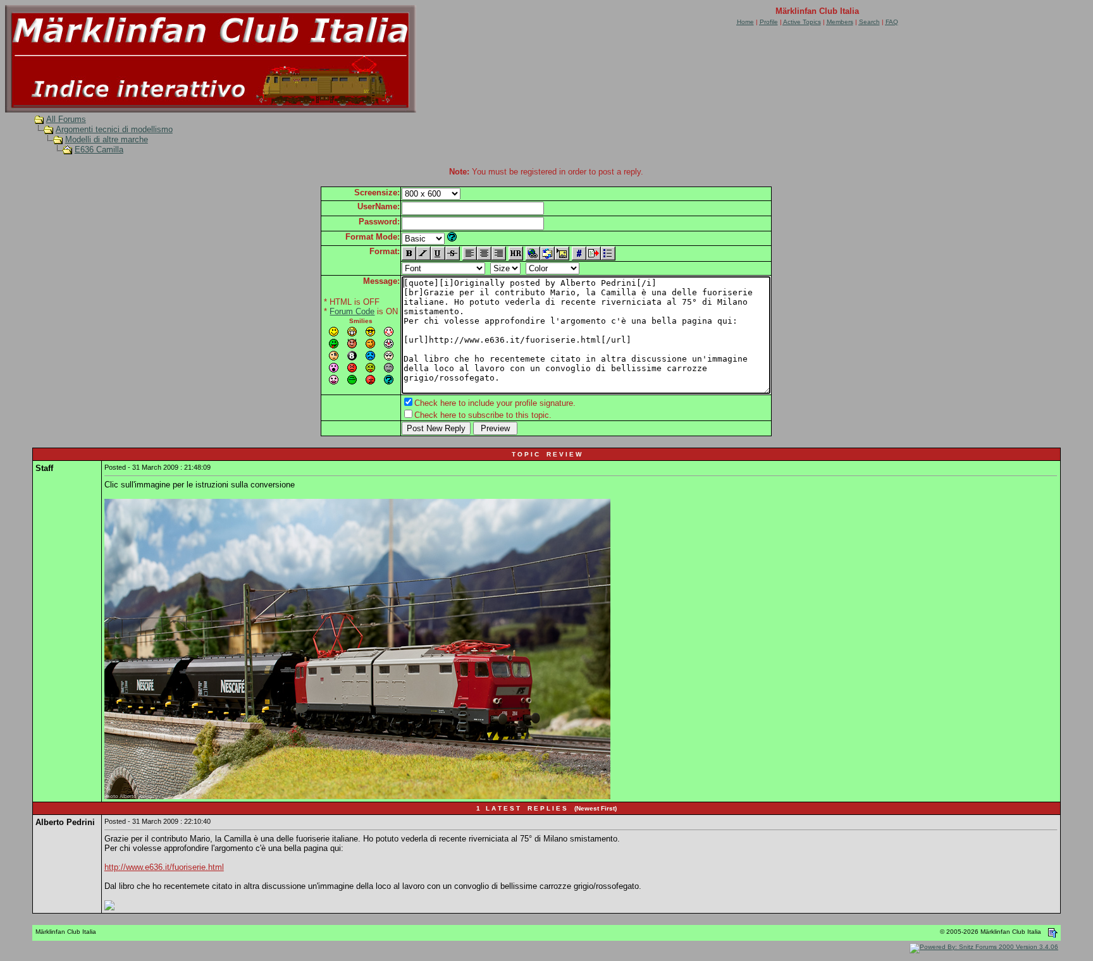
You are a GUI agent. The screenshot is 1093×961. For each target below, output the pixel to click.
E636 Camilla (99, 149)
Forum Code (352, 311)
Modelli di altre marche (106, 139)
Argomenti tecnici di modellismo (114, 129)
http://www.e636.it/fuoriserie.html (164, 867)
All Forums (66, 119)
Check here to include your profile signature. (495, 403)
